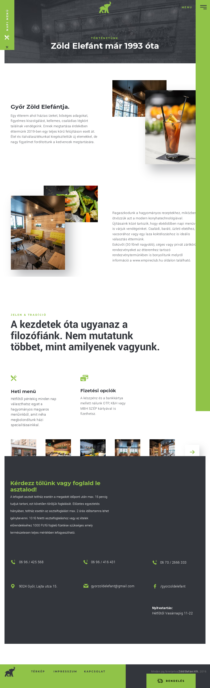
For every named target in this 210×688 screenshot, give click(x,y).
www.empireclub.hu (148, 260)
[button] (187, 7)
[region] (7, 25)
